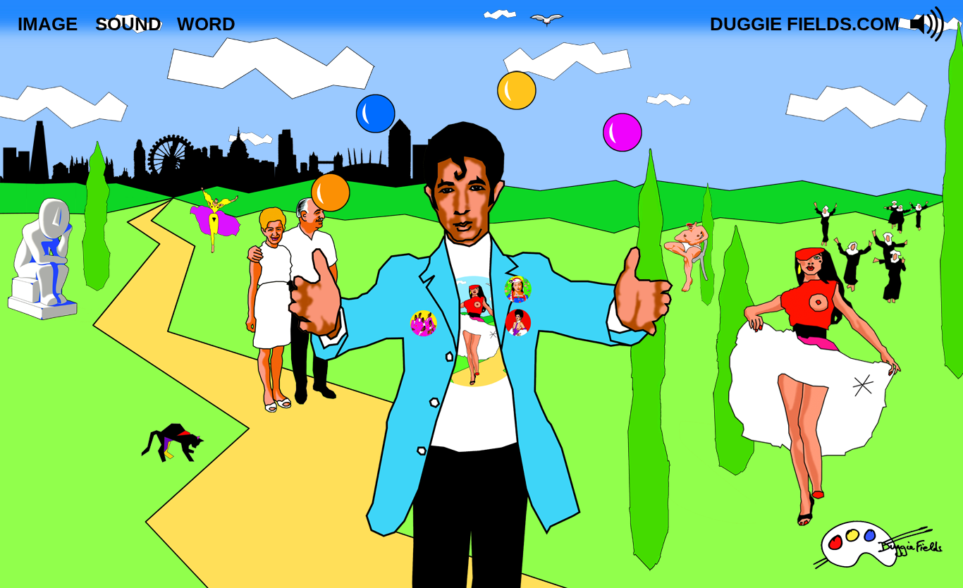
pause (927, 24)
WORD (206, 24)
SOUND (128, 24)
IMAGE (48, 24)
